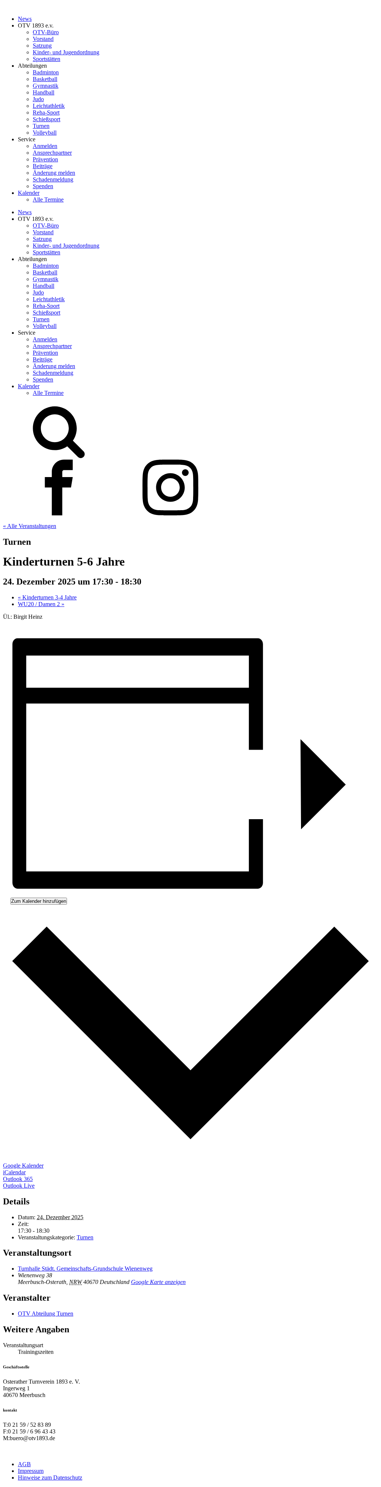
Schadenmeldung (53, 179)
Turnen (41, 126)
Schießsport (46, 119)
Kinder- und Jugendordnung (66, 52)
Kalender (28, 193)
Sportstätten (46, 59)
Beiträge (42, 166)
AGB (24, 1464)
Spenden (43, 186)
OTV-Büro (46, 32)
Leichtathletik (49, 106)
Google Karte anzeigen (158, 1282)
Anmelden (45, 146)
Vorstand (43, 39)
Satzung (42, 45)
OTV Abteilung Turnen (45, 1313)
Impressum (31, 1471)
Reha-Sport (46, 112)
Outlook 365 (18, 1179)
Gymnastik (45, 86)
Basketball (45, 79)
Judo (38, 99)
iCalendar (14, 1172)
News (25, 19)
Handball (43, 92)
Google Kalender (23, 1165)
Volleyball (45, 132)
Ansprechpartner (52, 152)
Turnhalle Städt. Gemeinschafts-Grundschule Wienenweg (85, 1268)
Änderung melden (54, 173)
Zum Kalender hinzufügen (38, 901)
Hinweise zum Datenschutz (50, 1477)
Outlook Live (19, 1185)
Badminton (46, 72)
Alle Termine (48, 199)
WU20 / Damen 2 (41, 604)
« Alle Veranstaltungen (29, 526)
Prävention (45, 159)
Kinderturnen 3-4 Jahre (47, 597)
